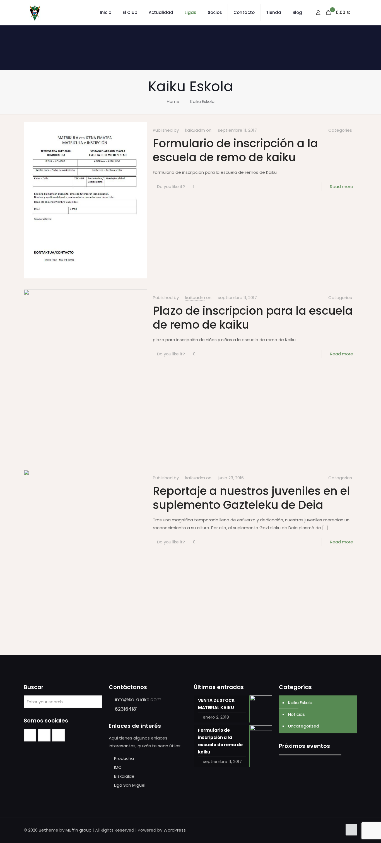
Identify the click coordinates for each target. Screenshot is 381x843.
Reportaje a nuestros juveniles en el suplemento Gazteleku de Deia (251, 498)
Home (173, 101)
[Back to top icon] (351, 829)
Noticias (296, 714)
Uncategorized (303, 726)
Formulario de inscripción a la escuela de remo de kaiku (235, 150)
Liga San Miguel (129, 785)
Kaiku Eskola (202, 101)
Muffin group (78, 830)
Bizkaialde (124, 776)
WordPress (174, 830)
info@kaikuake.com (138, 699)
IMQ (118, 767)
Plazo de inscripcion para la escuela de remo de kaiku (253, 318)
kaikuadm (195, 130)
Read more (341, 186)
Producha (124, 758)
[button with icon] (30, 735)
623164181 (126, 709)
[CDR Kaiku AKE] (35, 12)
